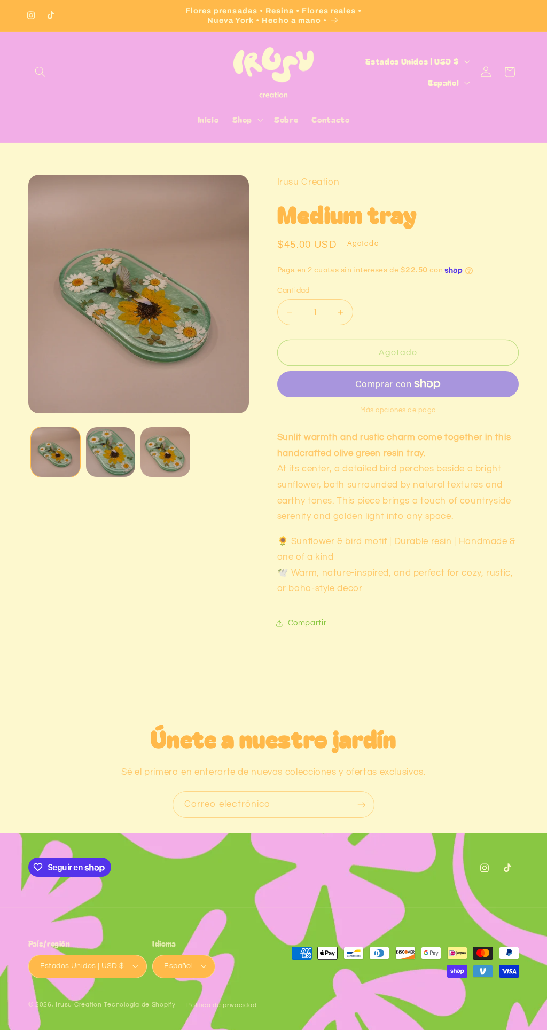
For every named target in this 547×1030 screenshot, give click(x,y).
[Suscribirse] (361, 804)
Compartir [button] (307, 623)
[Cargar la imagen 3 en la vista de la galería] (165, 451)
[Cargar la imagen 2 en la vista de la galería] (110, 451)
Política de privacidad (221, 1005)
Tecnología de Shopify (139, 1005)
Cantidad (293, 290)
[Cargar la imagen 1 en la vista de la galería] (55, 451)
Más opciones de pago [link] (398, 410)
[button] (40, 72)
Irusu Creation (78, 1005)
